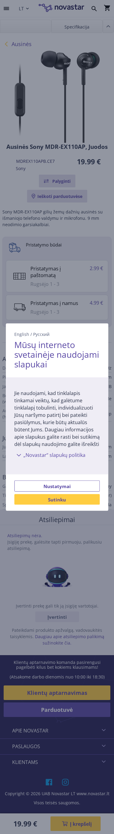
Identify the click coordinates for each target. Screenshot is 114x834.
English (21, 334)
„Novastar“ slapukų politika (54, 455)
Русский (41, 334)
